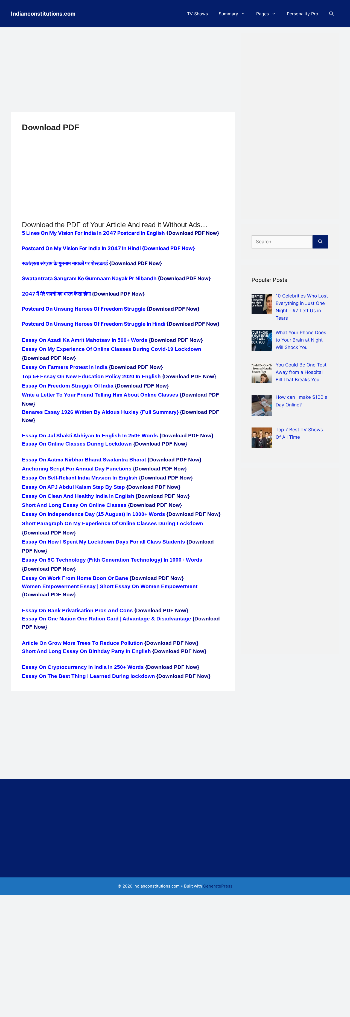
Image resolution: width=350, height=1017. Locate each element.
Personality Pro (302, 13)
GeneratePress (217, 886)
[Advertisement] (123, 71)
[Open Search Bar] (331, 13)
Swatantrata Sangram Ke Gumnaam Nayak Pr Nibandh (90, 278)
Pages (262, 13)
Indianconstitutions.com (43, 13)
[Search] (320, 242)
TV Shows (197, 13)
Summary (228, 13)
